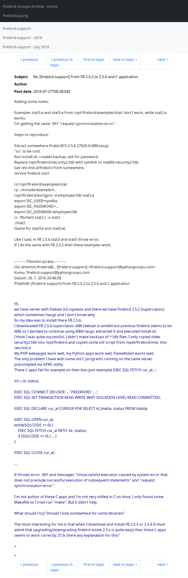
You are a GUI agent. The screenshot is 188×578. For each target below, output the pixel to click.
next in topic (123, 59)
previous (30, 59)
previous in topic (61, 62)
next (161, 59)
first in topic (93, 59)
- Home (30, 6)
